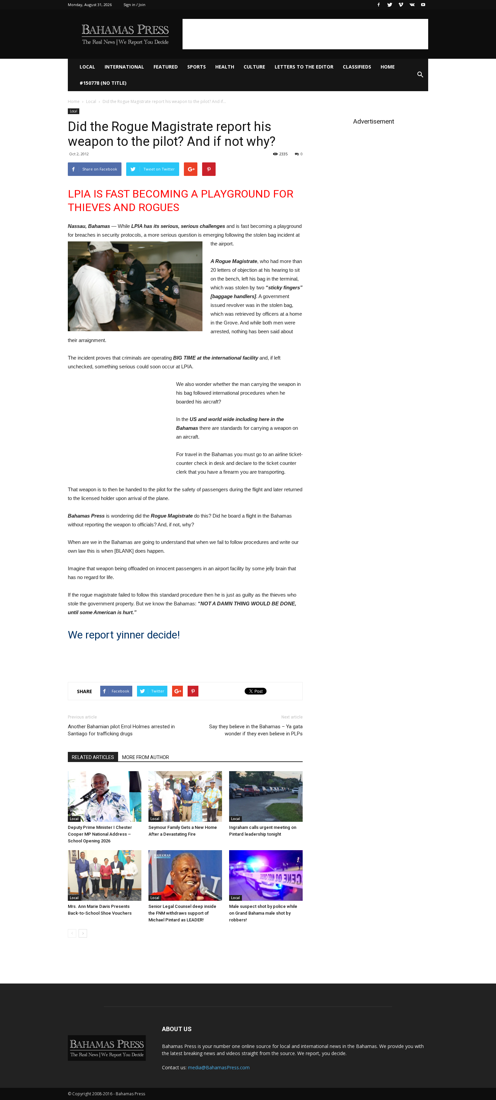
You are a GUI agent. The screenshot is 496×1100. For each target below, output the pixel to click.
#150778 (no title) (103, 83)
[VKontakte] (412, 4)
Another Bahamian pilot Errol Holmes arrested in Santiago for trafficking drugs (121, 730)
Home (388, 66)
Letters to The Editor (304, 66)
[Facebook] (379, 4)
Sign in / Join (134, 4)
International (124, 66)
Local (87, 66)
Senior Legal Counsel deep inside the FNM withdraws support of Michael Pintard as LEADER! (182, 913)
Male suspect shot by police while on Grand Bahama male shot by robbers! (263, 913)
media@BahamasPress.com (219, 1067)
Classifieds (357, 66)
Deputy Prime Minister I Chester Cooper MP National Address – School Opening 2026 (100, 834)
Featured (166, 66)
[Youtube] (423, 4)
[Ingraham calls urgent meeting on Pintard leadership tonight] (266, 796)
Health (224, 66)
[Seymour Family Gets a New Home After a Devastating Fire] (185, 796)
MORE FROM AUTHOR (145, 757)
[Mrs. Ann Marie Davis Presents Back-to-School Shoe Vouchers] (104, 875)
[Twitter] (390, 4)
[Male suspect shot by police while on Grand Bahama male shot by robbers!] (266, 875)
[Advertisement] (305, 34)
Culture (254, 66)
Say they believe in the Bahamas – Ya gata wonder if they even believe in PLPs (256, 730)
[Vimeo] (401, 4)
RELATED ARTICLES (93, 757)
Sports (196, 66)
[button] (420, 75)
